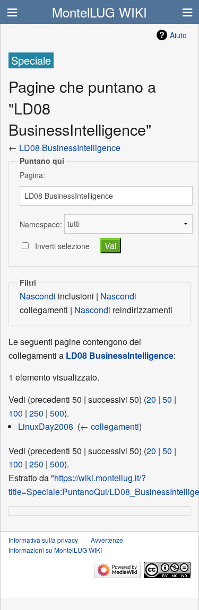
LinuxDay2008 (45, 426)
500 (57, 413)
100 (15, 413)
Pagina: (32, 175)
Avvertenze (107, 539)
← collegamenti (109, 426)
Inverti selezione (62, 246)
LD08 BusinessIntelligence (69, 148)
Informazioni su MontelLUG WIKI (55, 549)
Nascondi (38, 296)
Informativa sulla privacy (43, 539)
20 (151, 399)
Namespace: (41, 223)
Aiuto (178, 35)
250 (36, 413)
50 (167, 399)
